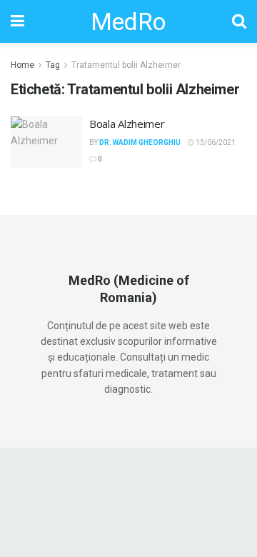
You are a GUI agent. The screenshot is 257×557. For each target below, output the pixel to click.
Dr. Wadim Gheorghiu (140, 142)
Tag (53, 65)
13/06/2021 (215, 142)
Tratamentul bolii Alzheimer (126, 65)
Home (22, 65)
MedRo (128, 21)
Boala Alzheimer (127, 123)
